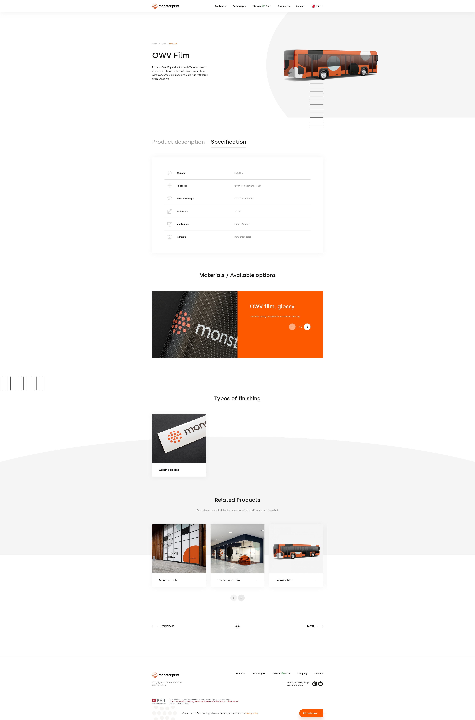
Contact (300, 6)
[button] (307, 326)
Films (164, 44)
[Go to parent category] (237, 626)
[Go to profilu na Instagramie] (314, 683)
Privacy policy (159, 685)
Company (282, 6)
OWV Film (173, 44)
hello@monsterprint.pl (298, 682)
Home (154, 44)
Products (219, 6)
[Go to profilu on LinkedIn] (320, 683)
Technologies (239, 6)
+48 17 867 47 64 (295, 685)
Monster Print (261, 6)
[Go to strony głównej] (165, 6)
